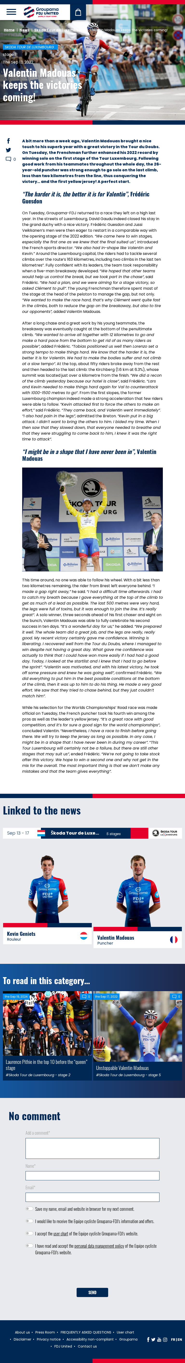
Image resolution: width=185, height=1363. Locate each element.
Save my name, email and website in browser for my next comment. (84, 1209)
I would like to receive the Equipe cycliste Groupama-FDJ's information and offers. (94, 1221)
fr (173, 1339)
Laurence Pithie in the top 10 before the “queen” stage (46, 1064)
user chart (60, 1233)
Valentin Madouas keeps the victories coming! (42, 84)
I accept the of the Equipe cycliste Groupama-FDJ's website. (86, 1233)
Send (92, 1292)
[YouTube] (159, 1339)
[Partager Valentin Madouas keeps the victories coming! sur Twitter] (13, 150)
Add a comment (38, 1133)
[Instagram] (165, 1339)
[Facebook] (148, 1339)
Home (9, 30)
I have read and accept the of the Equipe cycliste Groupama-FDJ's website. (96, 1249)
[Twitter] (153, 1339)
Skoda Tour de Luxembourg (59, 30)
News (24, 30)
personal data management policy (99, 1246)
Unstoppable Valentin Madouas (122, 1067)
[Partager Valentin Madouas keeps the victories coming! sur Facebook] (13, 141)
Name (31, 1166)
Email (30, 1187)
